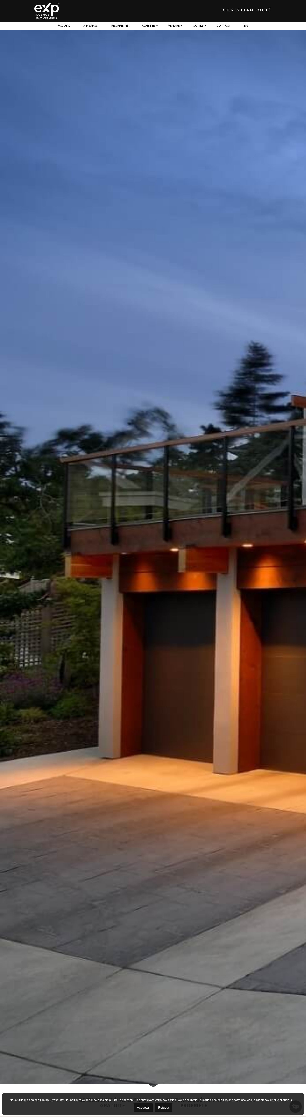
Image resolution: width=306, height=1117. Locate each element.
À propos (90, 25)
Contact (224, 25)
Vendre (174, 25)
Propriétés (120, 25)
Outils (198, 25)
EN (246, 25)
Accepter (143, 1107)
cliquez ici (286, 1099)
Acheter (148, 25)
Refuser (163, 1107)
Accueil (64, 25)
